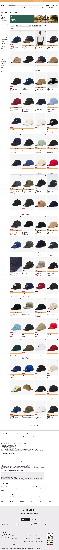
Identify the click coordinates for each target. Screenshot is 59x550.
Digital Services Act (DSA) (39, 541)
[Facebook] (7, 535)
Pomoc (57, 2)
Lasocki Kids (2, 501)
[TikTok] (9, 535)
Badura (2, 499)
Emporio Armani (32, 502)
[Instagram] (2, 535)
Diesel (11, 499)
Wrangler (11, 501)
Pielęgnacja (37, 535)
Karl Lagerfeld (22, 501)
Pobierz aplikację (53, 2)
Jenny (50, 496)
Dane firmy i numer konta (27, 535)
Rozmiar (17, 25)
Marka (23, 25)
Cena (20, 25)
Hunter (31, 499)
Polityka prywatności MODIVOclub (26, 548)
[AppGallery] (50, 544)
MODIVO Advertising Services (28, 541)
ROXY (1, 498)
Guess (21, 498)
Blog (49, 2)
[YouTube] (4, 535)
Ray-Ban (11, 502)
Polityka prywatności (18, 548)
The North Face (12, 496)
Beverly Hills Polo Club (52, 498)
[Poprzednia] (2, 1)
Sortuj (12, 25)
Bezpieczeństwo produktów (39, 538)
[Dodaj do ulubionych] (21, 31)
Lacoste (31, 498)
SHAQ (21, 499)
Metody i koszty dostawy (15, 533)
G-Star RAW (12, 498)
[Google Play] (50, 540)
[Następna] (57, 1)
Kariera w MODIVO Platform (28, 538)
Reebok (40, 501)
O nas (25, 533)
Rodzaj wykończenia (35, 25)
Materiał (30, 25)
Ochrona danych (38, 548)
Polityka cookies (33, 548)
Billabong (40, 496)
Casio (21, 502)
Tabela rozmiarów (38, 533)
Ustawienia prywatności (13, 548)
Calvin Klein (2, 496)
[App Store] (50, 542)
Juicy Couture (51, 499)
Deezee (31, 496)
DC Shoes (2, 502)
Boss (40, 498)
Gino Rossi (21, 496)
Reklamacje (13, 541)
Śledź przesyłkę (14, 538)
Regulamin (7, 548)
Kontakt (13, 544)
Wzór (40, 25)
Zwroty (13, 535)
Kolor (26, 25)
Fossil (40, 499)
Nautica (31, 501)
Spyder (50, 501)
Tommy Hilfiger (41, 502)
